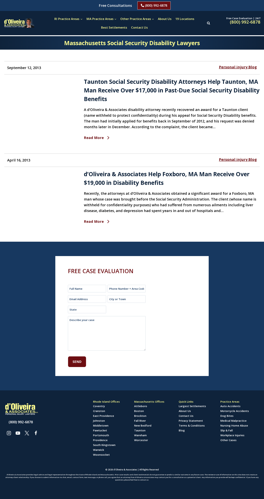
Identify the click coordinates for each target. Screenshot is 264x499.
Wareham (140, 435)
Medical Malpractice (233, 420)
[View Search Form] (208, 23)
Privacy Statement (191, 420)
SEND (77, 361)
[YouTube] (17, 433)
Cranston (99, 411)
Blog (182, 430)
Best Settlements (114, 27)
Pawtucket (100, 430)
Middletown (100, 425)
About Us (165, 19)
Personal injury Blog (238, 67)
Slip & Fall (226, 430)
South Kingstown (104, 445)
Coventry (99, 406)
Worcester (141, 440)
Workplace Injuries (232, 435)
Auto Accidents (230, 406)
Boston (139, 411)
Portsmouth (101, 435)
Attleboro (140, 406)
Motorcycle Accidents (234, 411)
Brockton (140, 416)
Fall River (140, 420)
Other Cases (228, 440)
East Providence (103, 416)
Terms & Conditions (192, 425)
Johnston (99, 420)
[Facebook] (35, 433)
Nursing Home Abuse (234, 425)
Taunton (139, 430)
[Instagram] (8, 433)
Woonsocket (101, 454)
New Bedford (142, 425)
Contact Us (139, 27)
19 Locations (184, 19)
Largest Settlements (192, 406)
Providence (100, 440)
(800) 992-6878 (155, 5)
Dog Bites (226, 416)
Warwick (98, 450)
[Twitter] (26, 433)
